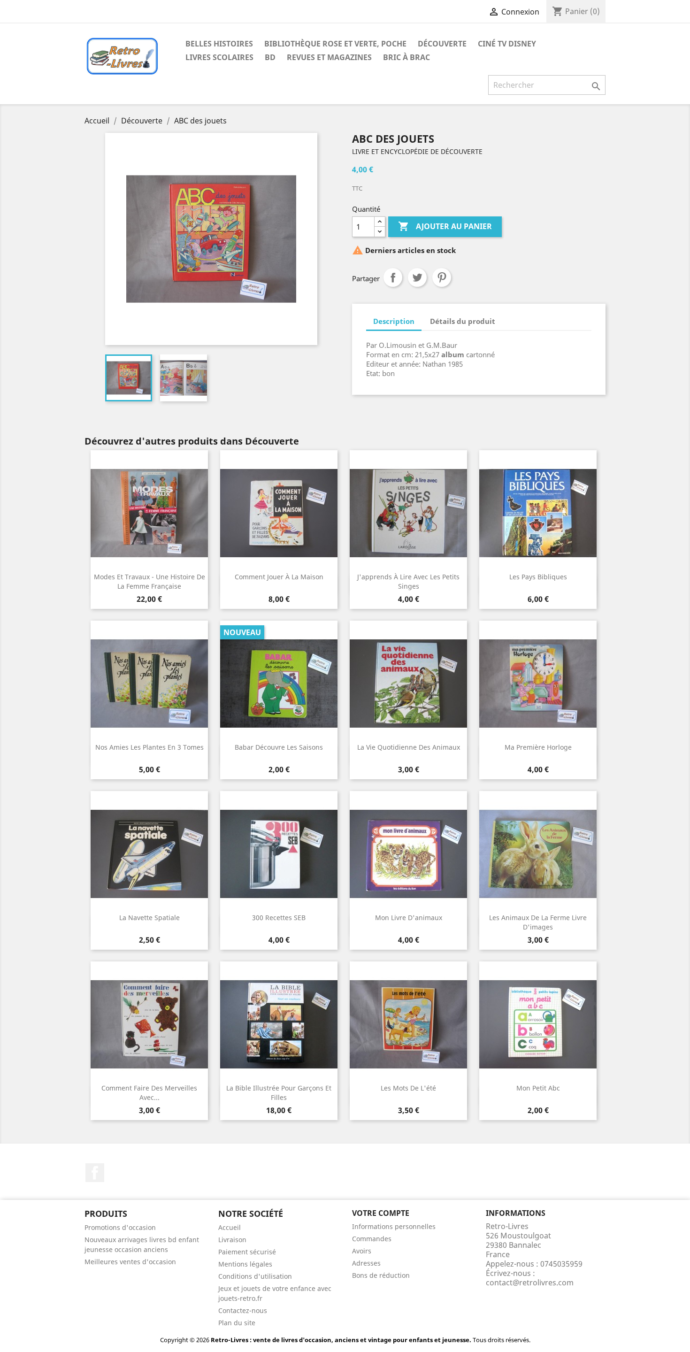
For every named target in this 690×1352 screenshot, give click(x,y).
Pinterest (441, 277)
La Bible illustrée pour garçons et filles (278, 1092)
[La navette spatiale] (149, 854)
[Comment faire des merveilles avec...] (149, 1024)
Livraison (232, 1239)
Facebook (94, 1172)
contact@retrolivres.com (530, 1282)
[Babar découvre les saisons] (278, 683)
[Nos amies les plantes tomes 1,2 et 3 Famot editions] (149, 683)
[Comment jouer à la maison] (278, 513)
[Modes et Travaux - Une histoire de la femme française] (149, 513)
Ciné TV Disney (507, 43)
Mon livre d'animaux (408, 917)
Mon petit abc (538, 1087)
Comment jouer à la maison (279, 576)
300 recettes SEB (279, 917)
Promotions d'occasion (120, 1227)
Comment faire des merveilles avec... (149, 1092)
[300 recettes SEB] (278, 854)
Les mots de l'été (408, 1087)
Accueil (229, 1227)
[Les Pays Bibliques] (538, 513)
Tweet (417, 277)
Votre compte (380, 1213)
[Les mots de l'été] (408, 1024)
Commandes (371, 1238)
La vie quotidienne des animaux (408, 747)
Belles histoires (219, 43)
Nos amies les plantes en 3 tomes (149, 747)
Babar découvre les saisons (279, 747)
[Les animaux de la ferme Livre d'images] (538, 854)
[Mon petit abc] (538, 1024)
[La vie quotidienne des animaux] (408, 683)
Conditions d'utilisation (255, 1276)
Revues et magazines (329, 57)
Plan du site (236, 1322)
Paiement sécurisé (247, 1251)
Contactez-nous (242, 1310)
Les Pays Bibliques (538, 576)
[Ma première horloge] (538, 683)
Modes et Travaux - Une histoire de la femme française (149, 581)
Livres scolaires (219, 57)
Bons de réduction (381, 1275)
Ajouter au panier (445, 226)
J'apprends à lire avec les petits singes (408, 581)
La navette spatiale (149, 917)
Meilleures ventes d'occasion (130, 1261)
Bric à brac (406, 57)
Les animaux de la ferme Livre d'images (538, 922)
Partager (392, 277)
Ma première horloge (538, 747)
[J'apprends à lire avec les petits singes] (408, 513)
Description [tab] (393, 321)
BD (270, 57)
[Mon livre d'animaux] (408, 854)
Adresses (366, 1263)
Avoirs (361, 1250)
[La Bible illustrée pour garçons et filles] (278, 1024)
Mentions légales (245, 1264)
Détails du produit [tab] (462, 321)
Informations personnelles (394, 1226)
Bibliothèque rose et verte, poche (335, 43)
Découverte (442, 43)
